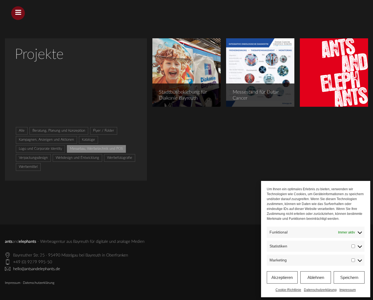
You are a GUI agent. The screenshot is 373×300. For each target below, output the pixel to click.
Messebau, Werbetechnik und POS (96, 149)
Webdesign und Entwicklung (77, 158)
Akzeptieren (282, 277)
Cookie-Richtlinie (288, 290)
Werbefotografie (119, 158)
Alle (22, 130)
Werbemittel (28, 167)
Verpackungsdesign (33, 158)
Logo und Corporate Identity (40, 149)
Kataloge (88, 140)
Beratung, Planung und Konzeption (58, 130)
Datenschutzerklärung (320, 290)
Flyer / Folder (103, 130)
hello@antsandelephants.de (36, 269)
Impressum (347, 290)
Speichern (349, 277)
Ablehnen (315, 277)
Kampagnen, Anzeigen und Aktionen (46, 140)
